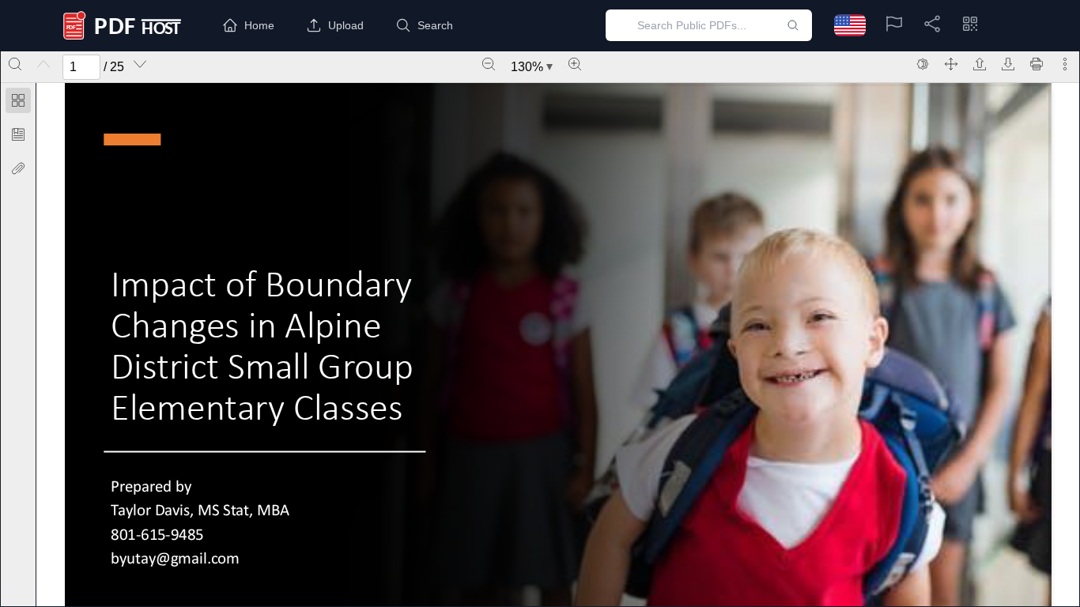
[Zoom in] (574, 64)
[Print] (1036, 64)
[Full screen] (951, 64)
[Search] (15, 64)
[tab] (18, 103)
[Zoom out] (488, 64)
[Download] (1008, 64)
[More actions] (1065, 64)
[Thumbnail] (18, 100)
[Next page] (140, 64)
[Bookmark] (18, 134)
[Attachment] (18, 168)
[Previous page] (43, 64)
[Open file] (979, 64)
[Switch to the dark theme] (922, 64)
